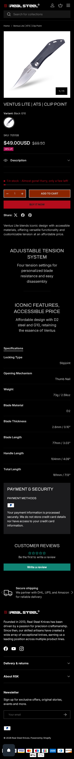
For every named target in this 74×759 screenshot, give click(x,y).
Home (7, 26)
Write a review (37, 567)
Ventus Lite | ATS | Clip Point (27, 26)
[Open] (9, 750)
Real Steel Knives (20, 738)
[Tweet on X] (15, 215)
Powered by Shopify (41, 738)
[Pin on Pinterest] (30, 215)
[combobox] (37, 14)
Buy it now (37, 204)
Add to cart (49, 193)
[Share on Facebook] (22, 215)
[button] (60, 5)
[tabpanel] (37, 416)
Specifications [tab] (13, 348)
